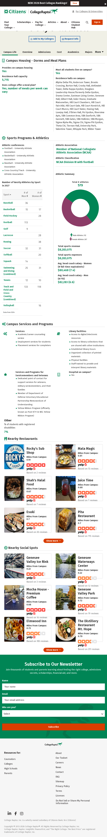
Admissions (44, 52)
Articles (52, 22)
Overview (27, 52)
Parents (8, 773)
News (58, 767)
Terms (59, 791)
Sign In (97, 22)
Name (5, 680)
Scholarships (24, 22)
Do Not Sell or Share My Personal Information (73, 802)
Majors (88, 52)
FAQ (57, 776)
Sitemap (60, 781)
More (98, 52)
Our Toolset (61, 758)
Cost (59, 52)
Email (5, 694)
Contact (60, 772)
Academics (73, 52)
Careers (60, 762)
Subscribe (53, 727)
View (75, 3)
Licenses (60, 795)
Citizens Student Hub (75, 25)
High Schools (10, 768)
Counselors (10, 759)
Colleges (8, 764)
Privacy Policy (63, 786)
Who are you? (9, 707)
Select (7, 713)
